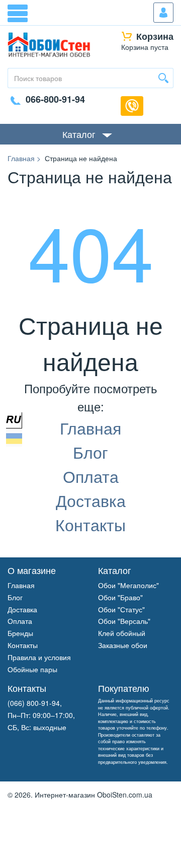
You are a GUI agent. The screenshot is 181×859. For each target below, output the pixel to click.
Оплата (91, 475)
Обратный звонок (132, 106)
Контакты (90, 524)
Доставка (91, 500)
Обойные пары (32, 669)
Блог (90, 451)
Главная (90, 427)
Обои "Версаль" (124, 621)
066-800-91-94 (55, 99)
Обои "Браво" (120, 597)
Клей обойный (121, 633)
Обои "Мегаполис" (128, 585)
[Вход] (163, 13)
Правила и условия (39, 657)
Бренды (20, 633)
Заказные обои (122, 645)
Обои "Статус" (121, 609)
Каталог (79, 133)
